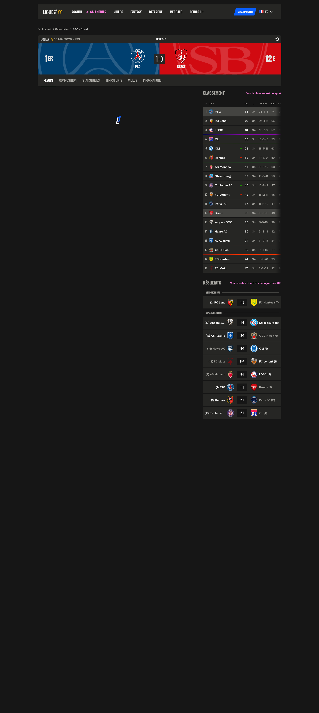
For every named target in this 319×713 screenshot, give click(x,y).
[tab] (48, 80)
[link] (46, 29)
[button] (245, 11)
